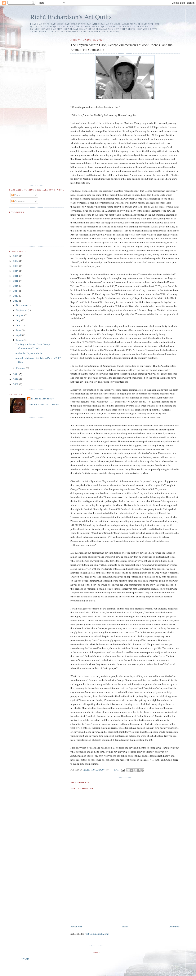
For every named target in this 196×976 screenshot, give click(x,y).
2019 (16, 271)
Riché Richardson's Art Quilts (71, 16)
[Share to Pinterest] (142, 770)
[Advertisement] (99, 897)
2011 (16, 374)
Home (125, 926)
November (22, 305)
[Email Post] (122, 770)
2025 (16, 256)
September (22, 310)
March (20, 340)
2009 (16, 384)
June (19, 325)
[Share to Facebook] (139, 770)
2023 (16, 266)
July (18, 320)
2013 (16, 295)
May (19, 330)
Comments (19, 201)
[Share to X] (135, 770)
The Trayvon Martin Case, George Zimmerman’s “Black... (32, 346)
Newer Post (76, 926)
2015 (16, 286)
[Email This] (128, 770)
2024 (16, 261)
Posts (17, 195)
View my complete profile (43, 404)
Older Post (174, 926)
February (21, 368)
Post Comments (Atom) (97, 933)
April (19, 335)
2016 (16, 281)
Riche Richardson (42, 398)
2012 (16, 300)
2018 (16, 276)
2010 (16, 379)
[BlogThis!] (131, 770)
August (20, 315)
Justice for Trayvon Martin (28, 353)
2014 (16, 290)
